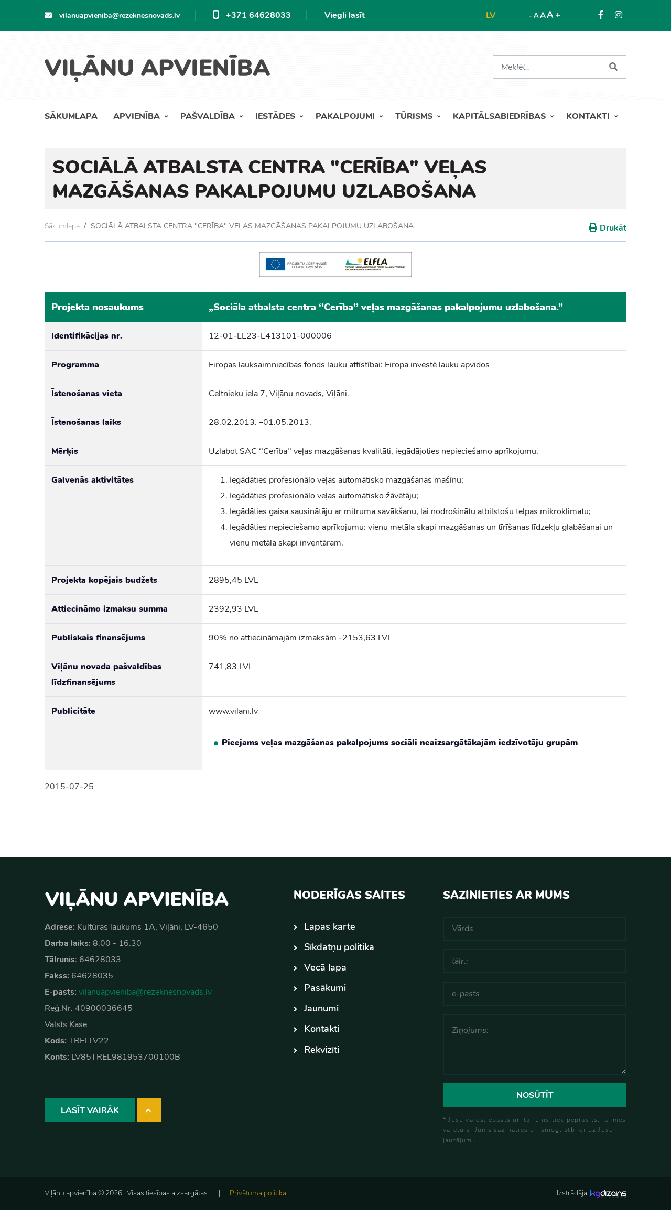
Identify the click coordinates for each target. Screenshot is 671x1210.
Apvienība (137, 116)
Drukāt (613, 228)
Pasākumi (325, 988)
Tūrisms (415, 116)
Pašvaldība (208, 116)
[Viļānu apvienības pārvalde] (161, 64)
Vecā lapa (325, 967)
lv (490, 15)
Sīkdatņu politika (339, 947)
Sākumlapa (71, 116)
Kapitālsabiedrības (500, 116)
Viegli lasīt (344, 15)
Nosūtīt (535, 1095)
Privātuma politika (258, 1193)
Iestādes (276, 116)
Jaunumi (321, 1008)
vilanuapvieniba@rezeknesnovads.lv (118, 15)
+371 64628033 (257, 15)
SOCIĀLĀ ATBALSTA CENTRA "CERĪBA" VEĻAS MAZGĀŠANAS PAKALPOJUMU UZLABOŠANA (252, 226)
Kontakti (589, 116)
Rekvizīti (321, 1049)
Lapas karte (329, 926)
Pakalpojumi (346, 116)
